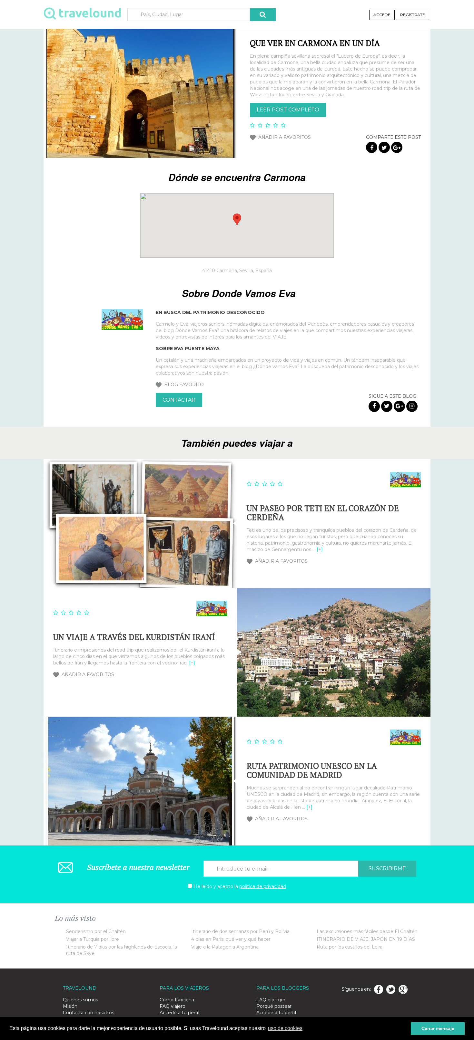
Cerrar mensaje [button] (437, 1028)
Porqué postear (273, 1006)
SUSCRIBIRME (387, 868)
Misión (70, 1006)
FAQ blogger (270, 1000)
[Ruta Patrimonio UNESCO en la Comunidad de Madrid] (140, 781)
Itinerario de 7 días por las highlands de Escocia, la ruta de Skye (121, 950)
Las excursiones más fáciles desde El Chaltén (367, 931)
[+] (320, 549)
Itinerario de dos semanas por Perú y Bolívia (240, 931)
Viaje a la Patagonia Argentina (225, 947)
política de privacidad (262, 886)
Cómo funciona (177, 1000)
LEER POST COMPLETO (288, 110)
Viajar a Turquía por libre (92, 939)
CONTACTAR (179, 400)
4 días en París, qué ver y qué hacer (231, 939)
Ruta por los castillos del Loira (349, 947)
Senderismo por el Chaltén (96, 931)
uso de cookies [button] (285, 1028)
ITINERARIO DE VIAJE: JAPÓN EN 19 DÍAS (366, 939)
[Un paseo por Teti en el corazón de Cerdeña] (140, 523)
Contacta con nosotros (88, 1013)
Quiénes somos (80, 1000)
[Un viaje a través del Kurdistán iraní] (333, 652)
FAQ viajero (172, 1006)
